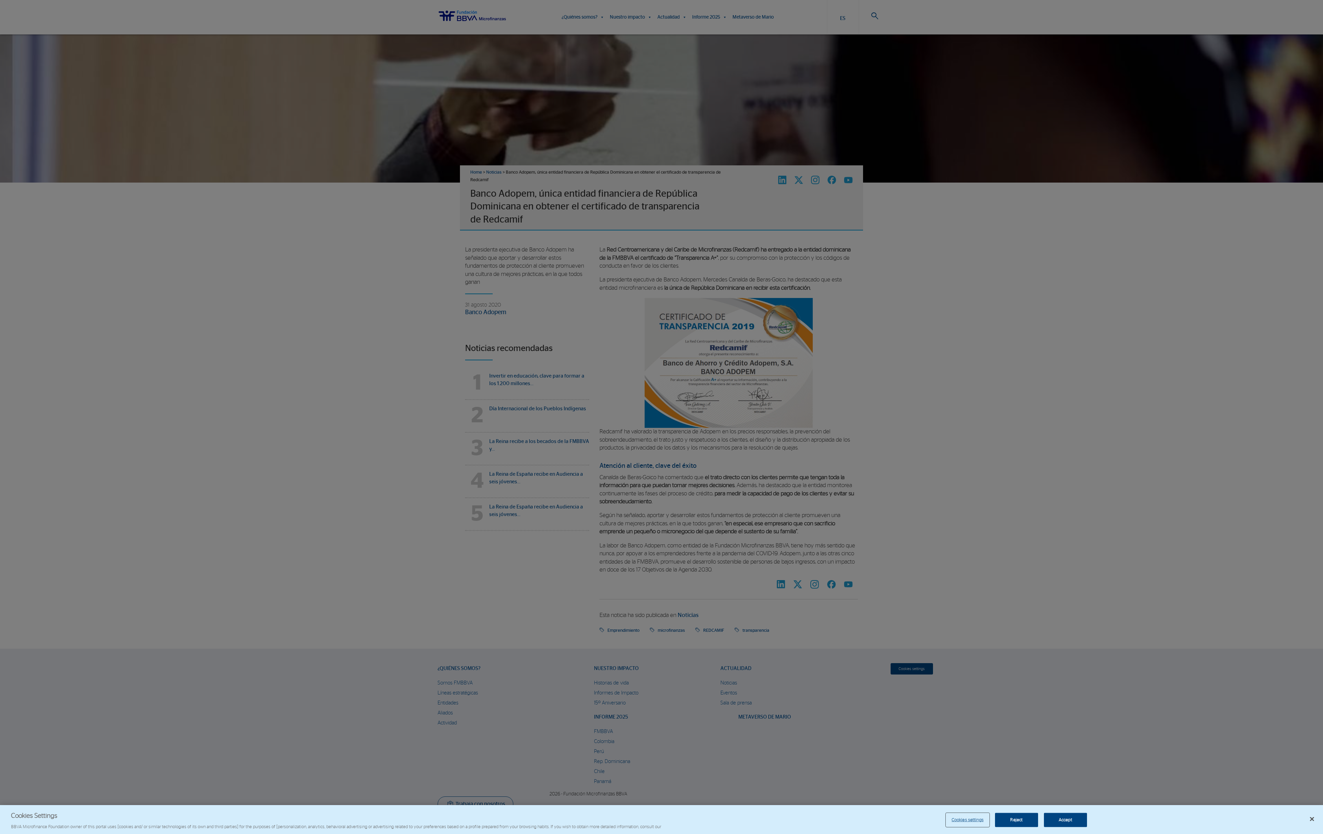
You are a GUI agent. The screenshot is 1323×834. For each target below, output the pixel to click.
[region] (661, 819)
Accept (1065, 819)
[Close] (1312, 818)
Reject (1016, 819)
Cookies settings (968, 819)
